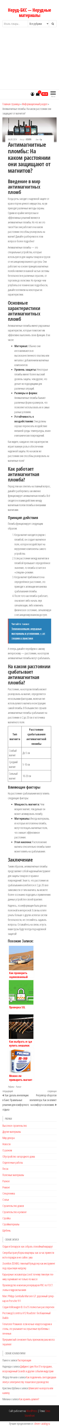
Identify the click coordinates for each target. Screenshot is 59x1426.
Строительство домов (13, 1206)
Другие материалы (11, 1132)
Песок (5, 1169)
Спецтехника (8, 1193)
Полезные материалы (13, 1175)
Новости (6, 1144)
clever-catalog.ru (42, 1424)
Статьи (5, 1200)
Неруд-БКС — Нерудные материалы (29, 12)
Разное (18, 1086)
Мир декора (8, 1138)
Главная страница (11, 104)
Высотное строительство (14, 1126)
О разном (7, 1150)
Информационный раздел (34, 104)
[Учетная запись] (32, 93)
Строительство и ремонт (14, 1212)
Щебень (6, 1230)
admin (29, 139)
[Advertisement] (29, 61)
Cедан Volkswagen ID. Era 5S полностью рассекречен (28, 1307)
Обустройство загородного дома (18, 1156)
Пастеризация (24, 1360)
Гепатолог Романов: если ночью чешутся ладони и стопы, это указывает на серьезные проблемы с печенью (27, 1328)
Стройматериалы (10, 1224)
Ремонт (6, 1187)
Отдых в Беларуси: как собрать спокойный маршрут (27, 1246)
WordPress (31, 1411)
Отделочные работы (12, 1162)
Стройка (6, 1218)
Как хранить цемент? (29, 1399)
